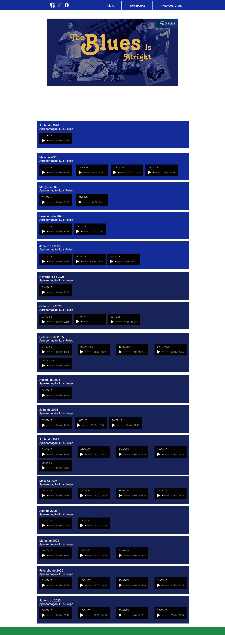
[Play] (43, 140)
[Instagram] (60, 5)
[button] (137, 5)
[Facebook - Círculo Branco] (67, 5)
